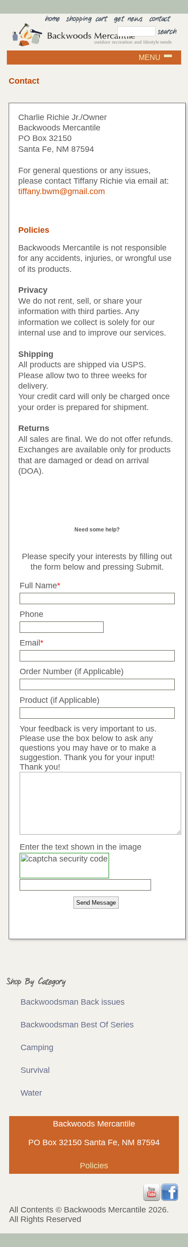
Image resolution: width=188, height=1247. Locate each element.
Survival (35, 1070)
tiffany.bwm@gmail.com (61, 191)
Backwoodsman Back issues (73, 1002)
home (52, 19)
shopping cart (87, 19)
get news (128, 19)
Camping (37, 1047)
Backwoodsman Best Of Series (77, 1024)
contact (160, 19)
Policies (94, 1165)
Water (31, 1092)
